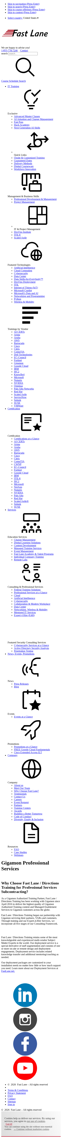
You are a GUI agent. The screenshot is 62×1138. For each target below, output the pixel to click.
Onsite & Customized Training (29, 157)
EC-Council (20, 357)
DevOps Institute (22, 232)
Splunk (17, 400)
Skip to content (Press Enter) (22, 12)
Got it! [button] (9, 1124)
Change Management (24, 539)
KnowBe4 (19, 374)
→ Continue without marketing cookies (31, 1129)
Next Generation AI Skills (27, 127)
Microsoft (19, 377)
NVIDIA (18, 383)
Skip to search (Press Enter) (21, 6)
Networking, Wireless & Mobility (31, 609)
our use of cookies (36, 1121)
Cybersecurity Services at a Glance (31, 645)
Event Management (24, 551)
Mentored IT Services (25, 612)
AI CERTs (19, 332)
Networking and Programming (29, 296)
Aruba (17, 337)
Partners (18, 805)
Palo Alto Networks (24, 388)
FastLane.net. (8, 971)
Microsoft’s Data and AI (26, 293)
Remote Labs (20, 559)
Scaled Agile (20, 237)
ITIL (16, 284)
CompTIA (19, 351)
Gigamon (18, 363)
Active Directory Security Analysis (31, 648)
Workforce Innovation (25, 169)
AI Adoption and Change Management (33, 119)
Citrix (17, 349)
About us (18, 785)
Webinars (18, 855)
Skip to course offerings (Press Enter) (26, 9)
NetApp (18, 487)
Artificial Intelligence (24, 267)
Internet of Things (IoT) (26, 287)
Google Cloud (21, 366)
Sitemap (12, 1101)
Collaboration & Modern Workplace (32, 604)
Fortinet (18, 360)
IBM (16, 368)
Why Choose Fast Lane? (26, 791)
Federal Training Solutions (27, 589)
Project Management (24, 202)
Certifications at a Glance (26, 438)
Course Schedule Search (13, 81)
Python (17, 299)
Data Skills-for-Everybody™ (28, 279)
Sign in (11, 1104)
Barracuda (19, 343)
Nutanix (18, 380)
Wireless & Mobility (24, 301)
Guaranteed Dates (23, 160)
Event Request (21, 802)
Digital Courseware (24, 166)
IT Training (13, 86)
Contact (24, 50)
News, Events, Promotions (21, 653)
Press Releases (21, 684)
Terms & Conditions (18, 1090)
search (4, 53)
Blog (16, 686)
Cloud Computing (23, 270)
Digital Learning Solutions (27, 542)
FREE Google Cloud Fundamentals (32, 749)
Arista (17, 334)
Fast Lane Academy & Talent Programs (34, 554)
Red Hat (18, 391)
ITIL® (17, 235)
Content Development (25, 545)
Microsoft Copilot (23, 290)
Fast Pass (18, 122)
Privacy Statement (17, 1093)
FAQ (16, 849)
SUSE (17, 403)
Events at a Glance (23, 716)
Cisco (17, 346)
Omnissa (18, 386)
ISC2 (16, 371)
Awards (18, 811)
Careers (18, 799)
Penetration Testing (23, 651)
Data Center (20, 276)
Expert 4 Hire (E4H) (24, 615)
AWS (17, 340)
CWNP (17, 464)
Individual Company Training (29, 556)
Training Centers (22, 808)
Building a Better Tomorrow (28, 813)
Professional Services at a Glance (30, 592)
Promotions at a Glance (25, 746)
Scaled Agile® (21, 501)
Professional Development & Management (35, 199)
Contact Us (19, 796)
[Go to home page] (25, 44)
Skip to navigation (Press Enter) (23, 4)
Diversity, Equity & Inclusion (28, 819)
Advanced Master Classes (27, 116)
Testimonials (20, 793)
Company (12, 755)
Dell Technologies (23, 354)
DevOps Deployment (24, 282)
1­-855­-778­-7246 (9, 50)
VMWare (18, 405)
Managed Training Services (27, 548)
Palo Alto (18, 495)
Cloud (17, 595)
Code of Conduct (22, 816)
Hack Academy (22, 125)
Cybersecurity (21, 273)
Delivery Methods (23, 163)
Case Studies (20, 852)
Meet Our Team (22, 788)
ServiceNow (20, 397)
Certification (14, 408)
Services (12, 509)
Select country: (15, 18)
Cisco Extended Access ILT (28, 752)
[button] (30, 18)
